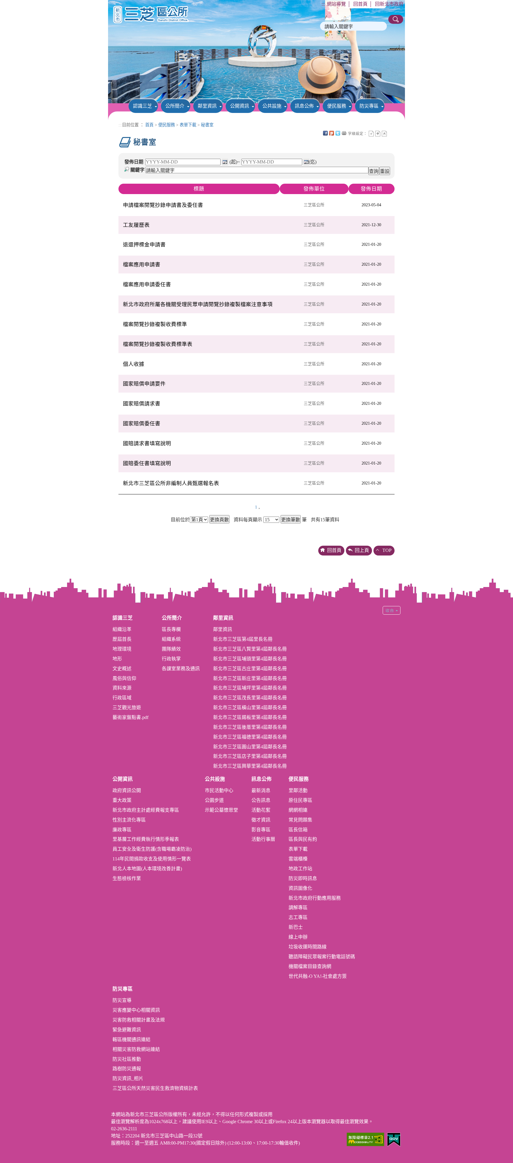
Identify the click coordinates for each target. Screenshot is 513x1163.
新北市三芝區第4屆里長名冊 (243, 639)
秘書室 (207, 124)
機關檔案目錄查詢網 (310, 966)
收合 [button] (391, 610)
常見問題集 (300, 819)
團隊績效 (171, 648)
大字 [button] (384, 133)
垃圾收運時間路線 (308, 946)
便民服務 (336, 105)
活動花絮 (260, 810)
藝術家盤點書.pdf (130, 717)
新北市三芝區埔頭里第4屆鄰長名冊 (250, 658)
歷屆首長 (122, 639)
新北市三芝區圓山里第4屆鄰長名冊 (250, 746)
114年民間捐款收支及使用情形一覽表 (152, 858)
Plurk (331, 133)
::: (323, 4)
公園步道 (214, 800)
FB (325, 133)
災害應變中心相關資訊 (136, 1010)
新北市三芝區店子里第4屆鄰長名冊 (250, 756)
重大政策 (122, 800)
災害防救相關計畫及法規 (139, 1019)
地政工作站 (300, 868)
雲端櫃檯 (298, 858)
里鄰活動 (298, 790)
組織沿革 (122, 629)
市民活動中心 (219, 790)
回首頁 (360, 4)
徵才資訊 (260, 819)
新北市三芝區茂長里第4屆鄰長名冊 (250, 697)
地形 (117, 658)
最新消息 (260, 790)
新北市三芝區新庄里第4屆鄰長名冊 (250, 678)
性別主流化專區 (129, 819)
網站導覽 (336, 4)
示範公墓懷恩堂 (221, 810)
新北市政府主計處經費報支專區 (146, 810)
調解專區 (298, 907)
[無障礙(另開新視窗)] (365, 1138)
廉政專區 (122, 829)
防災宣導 (122, 1000)
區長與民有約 (303, 839)
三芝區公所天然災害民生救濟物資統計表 (155, 1088)
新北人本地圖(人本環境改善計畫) (147, 868)
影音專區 (260, 829)
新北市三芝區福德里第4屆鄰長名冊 (250, 736)
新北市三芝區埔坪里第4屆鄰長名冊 (250, 687)
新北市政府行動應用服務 (315, 898)
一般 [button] (377, 133)
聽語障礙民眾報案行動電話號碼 (322, 956)
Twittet (337, 133)
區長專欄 (171, 629)
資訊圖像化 (300, 888)
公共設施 (271, 105)
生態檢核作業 (127, 878)
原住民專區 (300, 800)
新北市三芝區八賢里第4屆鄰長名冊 (250, 648)
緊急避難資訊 (127, 1029)
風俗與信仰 (124, 678)
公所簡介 (174, 105)
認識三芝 (142, 105)
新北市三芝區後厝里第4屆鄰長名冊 (250, 727)
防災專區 (369, 105)
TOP (387, 550)
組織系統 (171, 639)
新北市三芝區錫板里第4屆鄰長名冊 (250, 717)
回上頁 (362, 550)
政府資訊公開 (127, 790)
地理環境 (122, 648)
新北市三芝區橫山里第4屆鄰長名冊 (250, 707)
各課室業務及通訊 (181, 668)
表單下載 (188, 124)
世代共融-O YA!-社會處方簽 (318, 976)
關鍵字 (137, 169)
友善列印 (344, 133)
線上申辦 (298, 936)
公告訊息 (260, 800)
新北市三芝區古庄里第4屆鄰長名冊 (250, 668)
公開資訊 (239, 105)
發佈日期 (133, 161)
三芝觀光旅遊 (127, 707)
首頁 (149, 124)
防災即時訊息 (303, 878)
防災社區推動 (127, 1059)
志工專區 (298, 917)
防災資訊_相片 (128, 1078)
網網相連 (298, 810)
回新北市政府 (389, 4)
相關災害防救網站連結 (136, 1049)
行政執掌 (171, 658)
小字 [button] (371, 133)
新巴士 (296, 927)
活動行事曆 (263, 839)
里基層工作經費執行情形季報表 (146, 839)
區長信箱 (298, 829)
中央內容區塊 (390, 133)
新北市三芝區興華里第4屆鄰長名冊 (250, 766)
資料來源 (122, 687)
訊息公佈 (304, 105)
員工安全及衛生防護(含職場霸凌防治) (152, 849)
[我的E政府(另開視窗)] (393, 1139)
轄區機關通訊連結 (132, 1039)
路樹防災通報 (127, 1068)
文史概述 (122, 668)
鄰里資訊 (207, 105)
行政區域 (122, 697)
